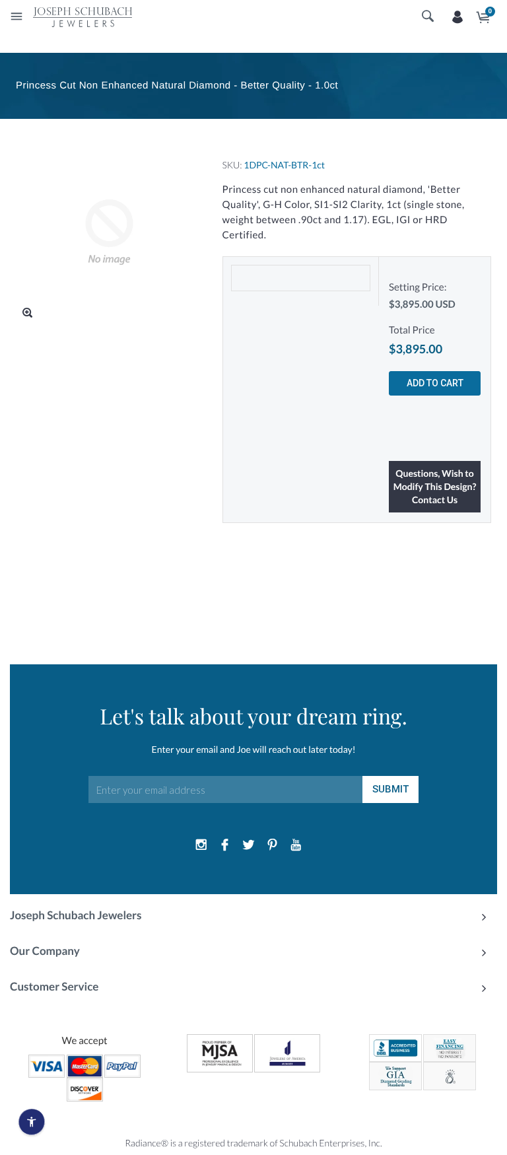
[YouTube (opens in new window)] (296, 845)
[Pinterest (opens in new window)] (272, 845)
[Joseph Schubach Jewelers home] (82, 16)
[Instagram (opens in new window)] (201, 845)
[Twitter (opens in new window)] (249, 845)
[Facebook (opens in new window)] (225, 845)
